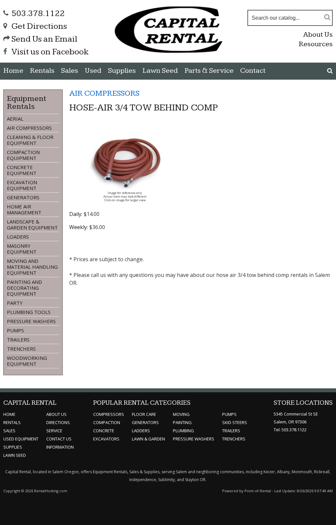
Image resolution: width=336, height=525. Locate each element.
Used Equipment (20, 439)
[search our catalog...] (327, 16)
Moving (181, 414)
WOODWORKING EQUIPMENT (27, 361)
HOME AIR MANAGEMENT (24, 209)
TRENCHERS (21, 348)
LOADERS (18, 236)
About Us (318, 34)
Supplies (122, 70)
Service (54, 431)
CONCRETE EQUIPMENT (21, 170)
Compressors (108, 414)
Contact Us (59, 439)
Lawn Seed (160, 70)
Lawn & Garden (148, 439)
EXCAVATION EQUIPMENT (22, 185)
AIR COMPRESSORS (29, 128)
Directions (58, 422)
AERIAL (15, 118)
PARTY (15, 303)
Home (13, 70)
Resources (316, 44)
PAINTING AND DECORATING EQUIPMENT (24, 288)
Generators (145, 422)
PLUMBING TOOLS (29, 312)
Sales (69, 70)
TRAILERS (18, 339)
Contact (252, 70)
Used (93, 70)
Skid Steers (234, 422)
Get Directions (39, 26)
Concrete (103, 431)
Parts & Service (209, 70)
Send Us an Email (44, 39)
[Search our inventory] (330, 71)
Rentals (42, 70)
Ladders (141, 431)
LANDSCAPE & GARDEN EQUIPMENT (32, 224)
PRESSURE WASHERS (31, 321)
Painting (182, 422)
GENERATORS (23, 197)
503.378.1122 (38, 14)
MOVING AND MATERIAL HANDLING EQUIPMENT (32, 267)
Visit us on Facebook (50, 52)
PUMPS (15, 330)
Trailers (231, 431)
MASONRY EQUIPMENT (21, 249)
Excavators (106, 439)
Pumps (229, 414)
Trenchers (233, 439)
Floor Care (144, 414)
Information (60, 447)
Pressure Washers (193, 439)
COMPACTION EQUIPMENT (23, 155)
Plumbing (183, 431)
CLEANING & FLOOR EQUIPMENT (30, 140)
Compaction (106, 422)
